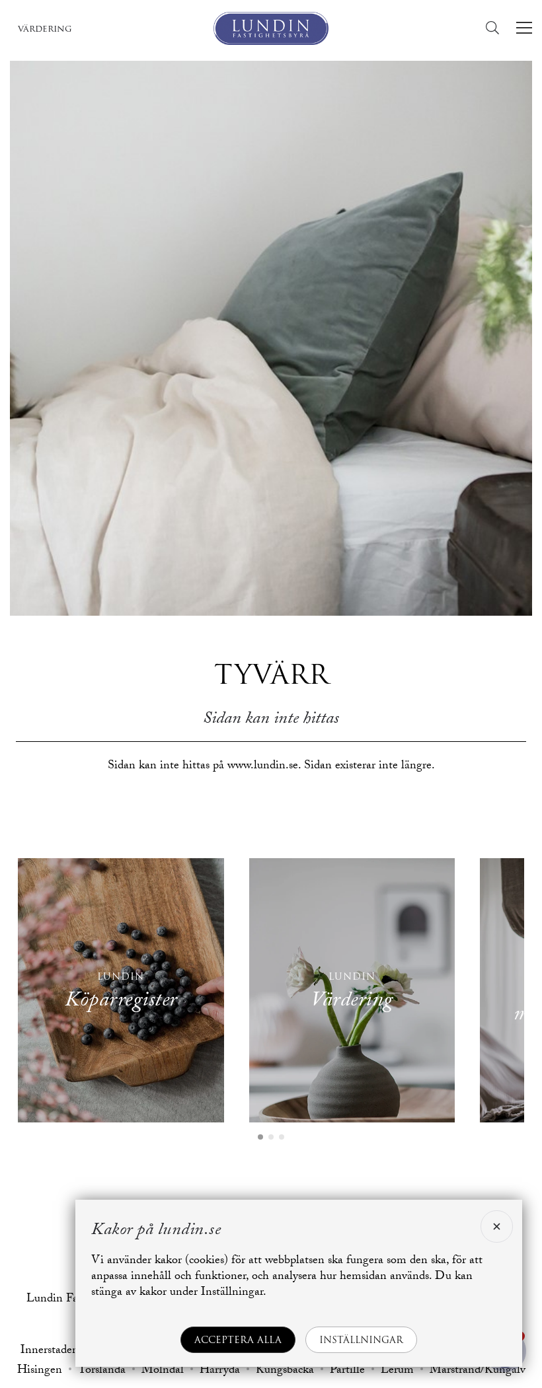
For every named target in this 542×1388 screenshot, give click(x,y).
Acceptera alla (238, 1340)
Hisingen (39, 1371)
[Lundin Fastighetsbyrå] (271, 28)
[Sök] (496, 28)
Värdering (45, 28)
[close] (497, 1226)
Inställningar (361, 1340)
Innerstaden (49, 1352)
